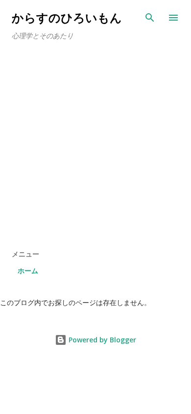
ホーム (28, 270)
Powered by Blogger (101, 339)
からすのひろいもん (67, 17)
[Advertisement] (95, 148)
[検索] (150, 18)
